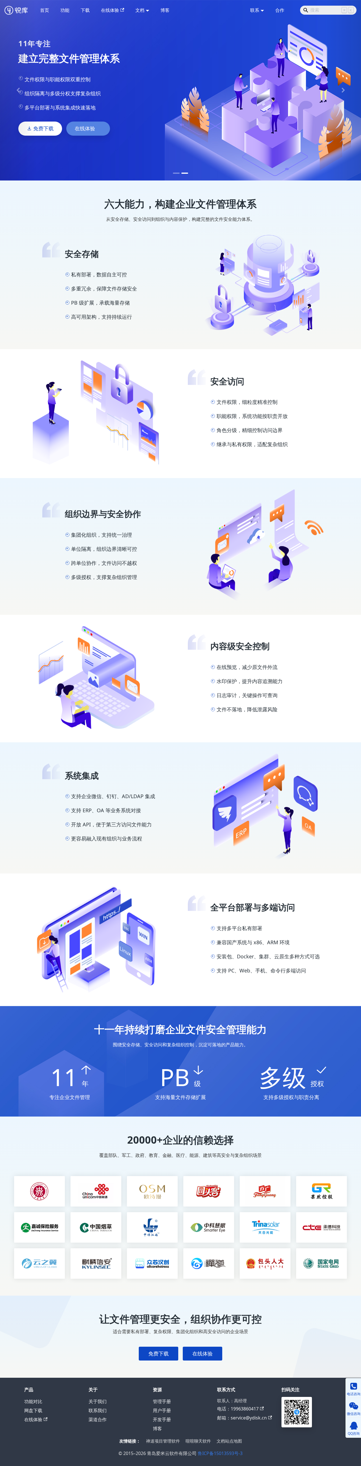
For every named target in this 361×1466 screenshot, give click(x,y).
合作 (279, 10)
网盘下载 (33, 1410)
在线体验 (110, 10)
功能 (64, 10)
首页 (44, 10)
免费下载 (43, 128)
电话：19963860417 (238, 1409)
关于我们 (98, 1401)
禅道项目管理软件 (163, 1441)
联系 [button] (254, 10)
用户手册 (162, 1410)
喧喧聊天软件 (198, 1441)
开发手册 (162, 1419)
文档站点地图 (229, 1441)
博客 (165, 10)
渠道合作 (98, 1419)
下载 (85, 10)
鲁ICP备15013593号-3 (220, 1453)
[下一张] (343, 90)
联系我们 (98, 1410)
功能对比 (33, 1401)
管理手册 (162, 1401)
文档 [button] (139, 10)
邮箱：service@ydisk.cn (242, 1418)
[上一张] (18, 90)
